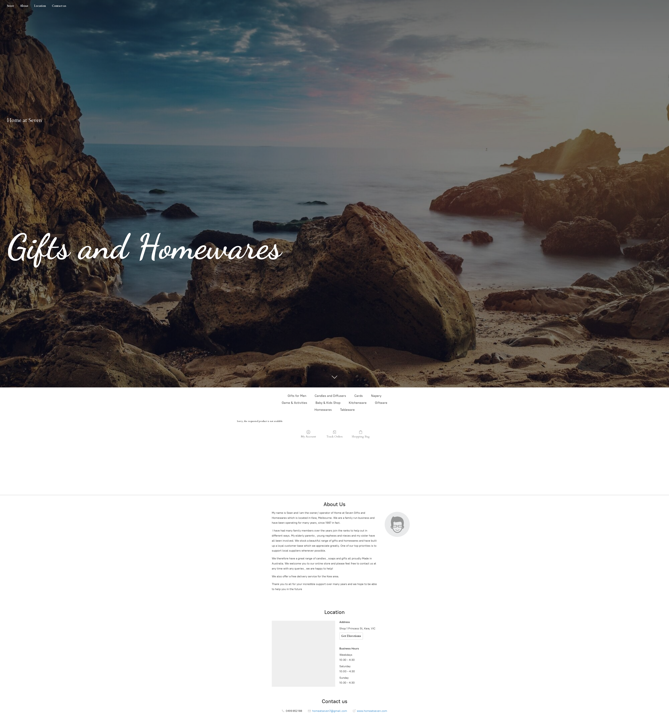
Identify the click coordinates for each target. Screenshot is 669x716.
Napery (376, 396)
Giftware (381, 403)
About (24, 6)
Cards (358, 396)
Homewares (323, 410)
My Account (308, 436)
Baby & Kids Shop (328, 403)
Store (10, 6)
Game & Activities (294, 403)
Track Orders (334, 436)
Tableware (347, 410)
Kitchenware (358, 403)
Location (40, 6)
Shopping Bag (361, 436)
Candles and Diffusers (330, 396)
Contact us (59, 6)
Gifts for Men (297, 396)
